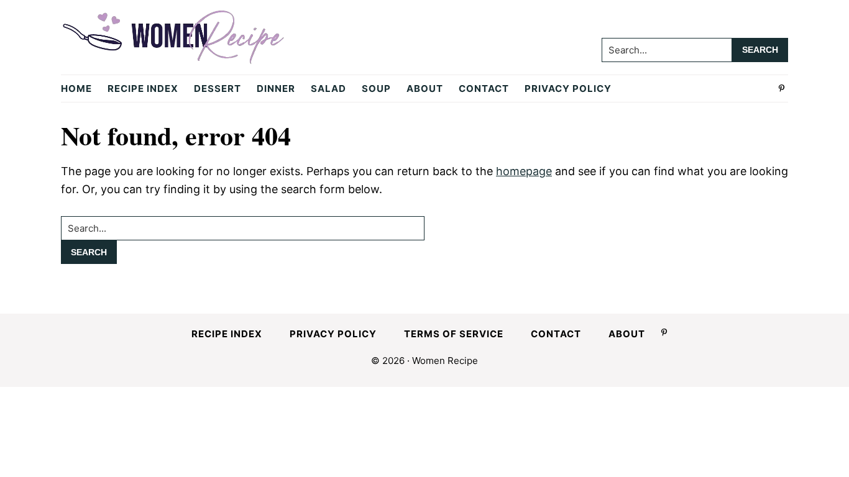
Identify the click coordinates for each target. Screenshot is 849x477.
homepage (524, 171)
